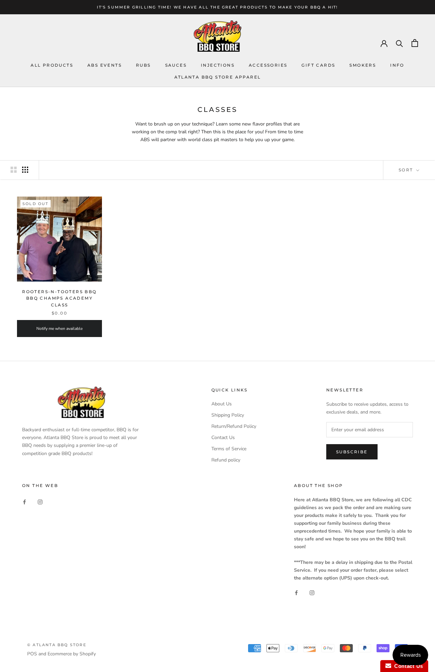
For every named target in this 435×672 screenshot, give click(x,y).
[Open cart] (415, 43)
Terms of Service (228, 449)
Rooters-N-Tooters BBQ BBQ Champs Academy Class (59, 298)
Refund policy (225, 460)
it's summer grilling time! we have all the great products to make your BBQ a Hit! (217, 7)
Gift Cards (318, 65)
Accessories (268, 65)
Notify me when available (59, 328)
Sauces (176, 65)
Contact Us (223, 437)
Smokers (362, 65)
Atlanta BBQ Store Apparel (217, 77)
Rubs (143, 65)
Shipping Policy (227, 415)
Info (397, 65)
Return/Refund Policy (233, 426)
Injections (217, 65)
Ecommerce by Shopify (72, 654)
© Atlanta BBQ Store (56, 644)
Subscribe (352, 451)
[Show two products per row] (14, 170)
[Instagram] (40, 502)
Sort (407, 169)
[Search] (399, 43)
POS (32, 654)
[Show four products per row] (25, 170)
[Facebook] (24, 502)
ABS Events (104, 65)
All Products (52, 65)
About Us (221, 404)
